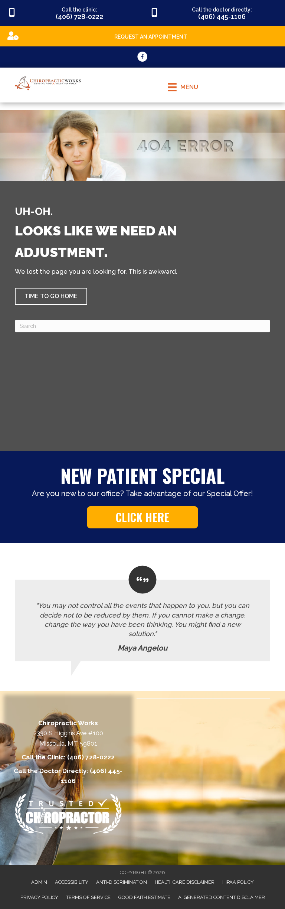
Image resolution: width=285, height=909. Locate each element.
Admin (39, 882)
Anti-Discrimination (121, 882)
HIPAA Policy (238, 882)
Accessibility (71, 882)
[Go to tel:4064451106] (214, 13)
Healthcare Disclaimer (184, 882)
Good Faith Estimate (144, 897)
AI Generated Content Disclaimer (221, 897)
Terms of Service (88, 897)
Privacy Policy (39, 897)
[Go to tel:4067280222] (71, 13)
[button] (51, 296)
